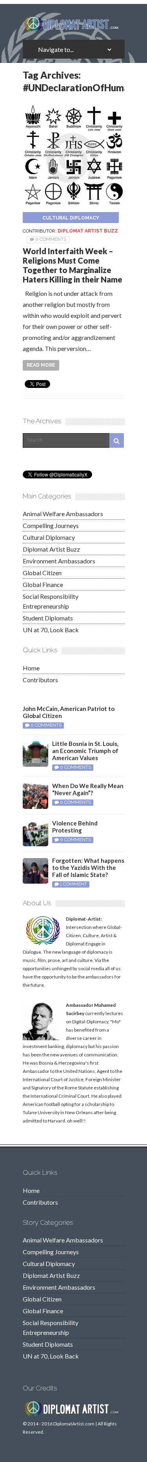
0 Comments (50, 239)
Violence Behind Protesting (75, 827)
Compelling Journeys (51, 525)
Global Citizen (42, 572)
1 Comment (73, 884)
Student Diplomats (48, 618)
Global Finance (43, 584)
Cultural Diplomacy (70, 218)
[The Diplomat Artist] (74, 28)
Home (31, 668)
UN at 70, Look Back (51, 629)
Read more (41, 365)
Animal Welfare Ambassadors (63, 513)
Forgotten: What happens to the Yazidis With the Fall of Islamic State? (88, 867)
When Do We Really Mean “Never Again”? (87, 789)
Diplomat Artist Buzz (88, 231)
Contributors (40, 679)
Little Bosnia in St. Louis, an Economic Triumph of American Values (85, 750)
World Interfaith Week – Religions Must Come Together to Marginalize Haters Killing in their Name (72, 265)
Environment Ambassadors (59, 561)
